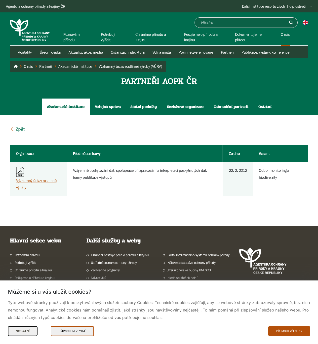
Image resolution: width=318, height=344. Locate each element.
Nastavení (23, 331)
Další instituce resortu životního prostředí (274, 6)
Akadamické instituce (66, 106)
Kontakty (25, 52)
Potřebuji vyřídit (25, 263)
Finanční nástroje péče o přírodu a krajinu (120, 255)
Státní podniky (143, 106)
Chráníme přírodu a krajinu (33, 270)
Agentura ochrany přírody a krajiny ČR (35, 6)
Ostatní (264, 106)
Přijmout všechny (289, 331)
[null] (17, 129)
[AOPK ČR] (16, 66)
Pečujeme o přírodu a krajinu (35, 278)
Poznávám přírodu (27, 255)
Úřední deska (50, 52)
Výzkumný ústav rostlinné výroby (36, 184)
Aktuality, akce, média (86, 52)
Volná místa (162, 52)
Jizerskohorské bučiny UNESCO (189, 270)
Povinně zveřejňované (196, 52)
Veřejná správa (107, 106)
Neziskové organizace (185, 106)
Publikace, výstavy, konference (265, 52)
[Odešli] (291, 23)
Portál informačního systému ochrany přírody (198, 255)
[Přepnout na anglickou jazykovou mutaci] (305, 22)
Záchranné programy (105, 270)
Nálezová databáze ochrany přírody (191, 263)
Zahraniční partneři (231, 106)
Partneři (227, 52)
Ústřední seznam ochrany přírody (114, 263)
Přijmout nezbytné (72, 331)
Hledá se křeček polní (182, 278)
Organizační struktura (128, 52)
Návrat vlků (98, 278)
